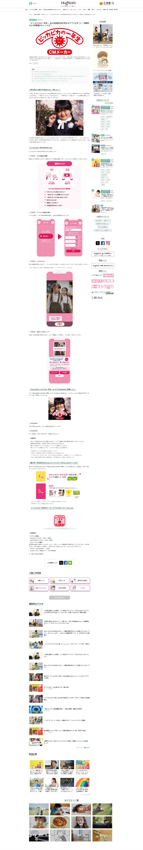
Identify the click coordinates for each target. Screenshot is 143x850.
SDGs (84, 9)
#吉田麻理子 (109, 116)
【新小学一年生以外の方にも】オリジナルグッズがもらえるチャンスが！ (53, 78)
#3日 (106, 129)
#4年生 (102, 126)
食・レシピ (73, 9)
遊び (40, 9)
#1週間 (102, 184)
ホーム (30, 14)
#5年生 (102, 116)
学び (26, 9)
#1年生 (108, 121)
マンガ (79, 9)
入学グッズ (44, 14)
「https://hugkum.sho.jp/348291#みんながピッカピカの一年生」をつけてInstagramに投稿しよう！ (60, 76)
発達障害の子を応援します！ (102, 223)
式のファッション (41, 588)
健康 (89, 9)
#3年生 (108, 124)
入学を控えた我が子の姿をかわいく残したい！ (46, 71)
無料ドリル (66, 9)
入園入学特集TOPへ (59, 597)
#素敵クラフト (104, 119)
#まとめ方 (109, 200)
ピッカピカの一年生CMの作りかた (43, 74)
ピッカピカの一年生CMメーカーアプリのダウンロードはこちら (51, 81)
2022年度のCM (69, 159)
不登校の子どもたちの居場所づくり (103, 230)
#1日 (102, 129)
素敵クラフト (107, 220)
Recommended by (80, 747)
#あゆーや (103, 153)
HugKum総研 (98, 220)
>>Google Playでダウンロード (68, 528)
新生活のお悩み (82, 580)
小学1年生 (35, 63)
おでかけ (99, 9)
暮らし (93, 9)
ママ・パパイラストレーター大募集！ (103, 70)
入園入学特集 (37, 14)
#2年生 (102, 124)
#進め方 (103, 121)
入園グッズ (41, 580)
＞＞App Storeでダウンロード (51, 528)
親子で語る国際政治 (102, 227)
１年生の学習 (62, 588)
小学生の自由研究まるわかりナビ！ (52, 9)
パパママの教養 (33, 9)
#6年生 (108, 126)
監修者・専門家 (113, 9)
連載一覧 (105, 9)
